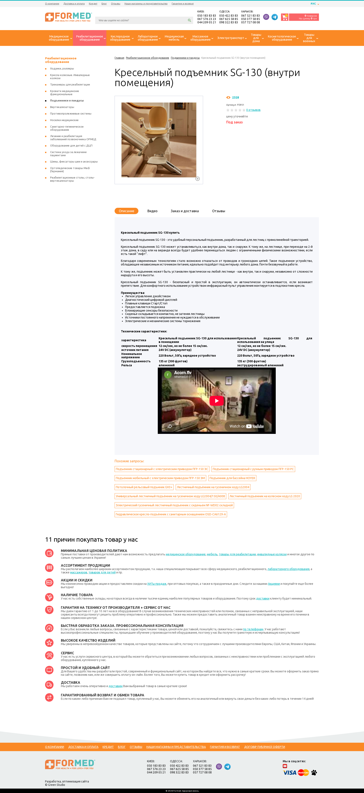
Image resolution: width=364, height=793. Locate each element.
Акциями (274, 583)
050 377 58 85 (250, 19)
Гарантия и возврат (183, 3)
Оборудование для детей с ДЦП (71, 145)
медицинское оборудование (186, 554)
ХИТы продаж (156, 583)
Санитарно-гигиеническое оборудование (67, 128)
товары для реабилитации (237, 554)
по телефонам (253, 629)
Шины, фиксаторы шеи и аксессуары (74, 161)
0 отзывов (253, 110)
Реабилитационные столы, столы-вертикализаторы (72, 179)
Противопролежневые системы (70, 113)
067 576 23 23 (206, 19)
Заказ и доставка (185, 211)
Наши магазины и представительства (145, 3)
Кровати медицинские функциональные (64, 92)
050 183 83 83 (206, 15)
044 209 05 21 (206, 22)
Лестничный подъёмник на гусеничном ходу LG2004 (213, 487)
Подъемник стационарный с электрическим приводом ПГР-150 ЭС (162, 469)
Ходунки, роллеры (62, 68)
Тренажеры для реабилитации (70, 84)
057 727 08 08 (250, 22)
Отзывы (115, 3)
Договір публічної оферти (264, 747)
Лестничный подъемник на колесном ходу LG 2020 (265, 496)
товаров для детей (102, 572)
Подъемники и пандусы (67, 100)
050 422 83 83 (228, 15)
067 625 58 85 (228, 19)
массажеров (78, 572)
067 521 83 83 (250, 15)
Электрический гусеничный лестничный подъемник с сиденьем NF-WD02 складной (174, 505)
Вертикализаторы (62, 106)
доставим (116, 686)
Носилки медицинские (64, 120)
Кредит (93, 3)
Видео (152, 211)
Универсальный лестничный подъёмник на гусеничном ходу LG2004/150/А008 (170, 496)
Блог (104, 3)
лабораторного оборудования (288, 569)
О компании (52, 3)
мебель (212, 554)
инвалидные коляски (272, 554)
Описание (126, 211)
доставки (262, 598)
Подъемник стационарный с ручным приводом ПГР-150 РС (253, 469)
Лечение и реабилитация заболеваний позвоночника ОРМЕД (73, 138)
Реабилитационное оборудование (60, 60)
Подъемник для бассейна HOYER (232, 478)
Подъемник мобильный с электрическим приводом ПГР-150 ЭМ (160, 478)
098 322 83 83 (228, 22)
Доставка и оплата (74, 3)
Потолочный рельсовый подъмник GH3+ (144, 487)
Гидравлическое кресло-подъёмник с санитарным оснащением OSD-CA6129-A (171, 514)
